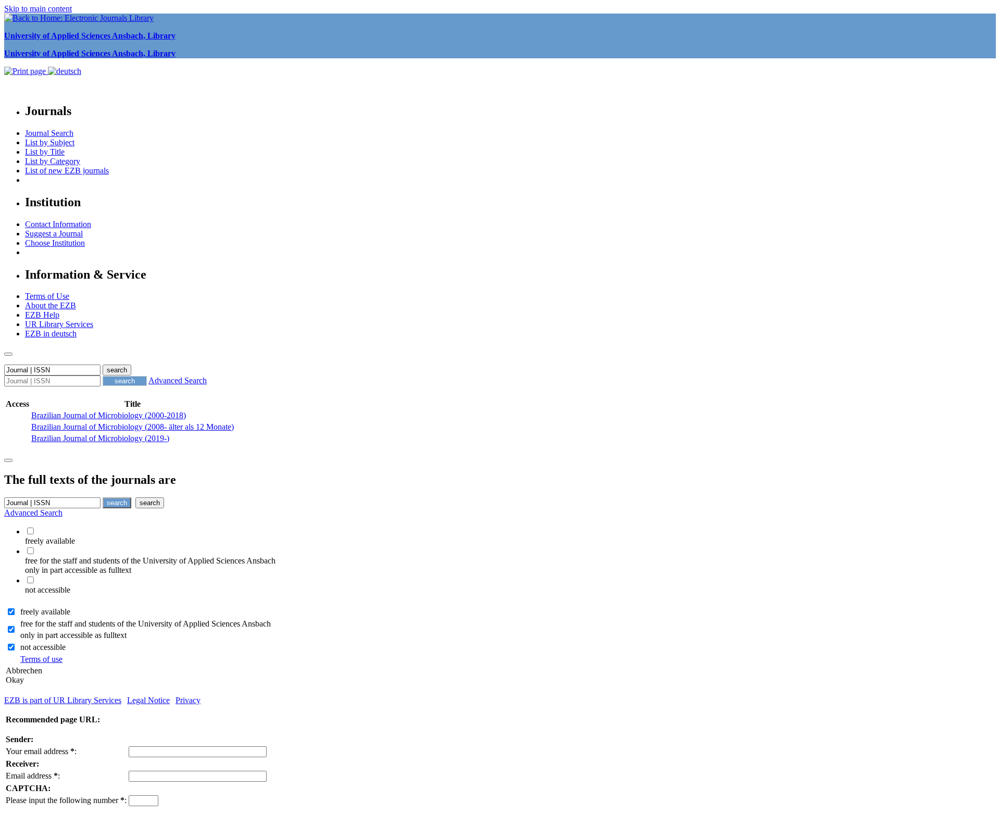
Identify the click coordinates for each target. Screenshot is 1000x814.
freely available (45, 611)
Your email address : (41, 751)
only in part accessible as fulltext (73, 635)
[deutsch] (64, 71)
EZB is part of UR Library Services (62, 700)
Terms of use (41, 659)
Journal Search (49, 133)
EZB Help (42, 314)
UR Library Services (59, 324)
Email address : (33, 775)
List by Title (45, 151)
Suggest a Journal (54, 233)
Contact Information (58, 224)
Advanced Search (177, 380)
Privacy (188, 700)
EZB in (51, 333)
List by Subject (49, 142)
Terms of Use (47, 296)
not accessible (43, 647)
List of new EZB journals (67, 170)
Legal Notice (148, 700)
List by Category (52, 161)
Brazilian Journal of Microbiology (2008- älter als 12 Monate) (132, 426)
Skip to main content (38, 8)
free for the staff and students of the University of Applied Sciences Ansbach (145, 623)
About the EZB (50, 305)
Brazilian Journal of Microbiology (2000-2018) (108, 415)
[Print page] (26, 71)
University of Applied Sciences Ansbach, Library (90, 35)
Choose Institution (55, 243)
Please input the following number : (66, 800)
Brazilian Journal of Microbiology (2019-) (100, 438)
